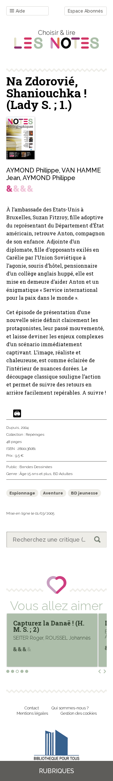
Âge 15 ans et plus (35, 474)
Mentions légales (32, 713)
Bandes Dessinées (35, 467)
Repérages (35, 434)
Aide (20, 11)
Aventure (53, 493)
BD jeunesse (84, 493)
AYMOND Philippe (32, 170)
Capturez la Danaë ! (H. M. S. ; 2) (48, 626)
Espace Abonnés (85, 11)
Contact (31, 708)
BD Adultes (63, 474)
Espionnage (22, 493)
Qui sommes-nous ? (70, 708)
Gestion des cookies (79, 713)
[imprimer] (17, 414)
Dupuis (12, 427)
